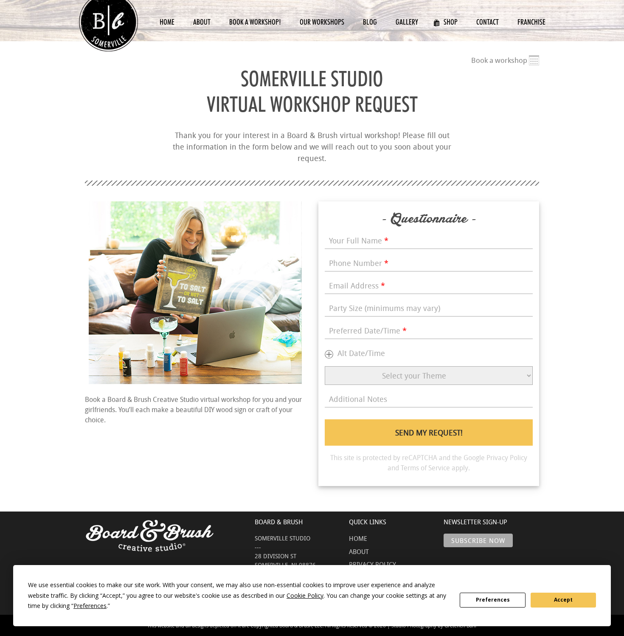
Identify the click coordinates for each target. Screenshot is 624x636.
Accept (563, 599)
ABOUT (359, 551)
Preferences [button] (90, 606)
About (202, 21)
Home (167, 21)
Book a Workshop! (255, 21)
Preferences (493, 599)
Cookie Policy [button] (305, 595)
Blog (370, 21)
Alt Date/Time (361, 353)
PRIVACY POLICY (372, 564)
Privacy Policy (506, 457)
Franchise (531, 21)
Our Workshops (322, 21)
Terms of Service (425, 467)
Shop (451, 21)
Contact (487, 21)
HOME (358, 538)
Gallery (407, 21)
